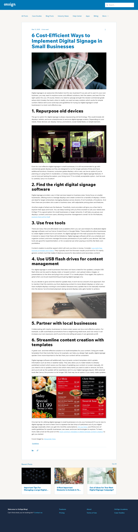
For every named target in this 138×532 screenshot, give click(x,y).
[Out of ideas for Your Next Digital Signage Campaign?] (101, 476)
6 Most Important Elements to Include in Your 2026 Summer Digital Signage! (69, 488)
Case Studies (37, 16)
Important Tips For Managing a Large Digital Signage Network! (35, 488)
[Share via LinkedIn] (33, 450)
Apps (88, 16)
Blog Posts (50, 16)
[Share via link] (37, 450)
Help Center (77, 16)
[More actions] (105, 29)
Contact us (38, 513)
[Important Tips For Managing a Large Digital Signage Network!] (36, 476)
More (104, 16)
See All (114, 464)
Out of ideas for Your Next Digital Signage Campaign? (102, 488)
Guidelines (35, 443)
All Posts (25, 16)
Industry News (63, 16)
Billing (96, 16)
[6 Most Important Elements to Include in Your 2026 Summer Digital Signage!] (69, 476)
